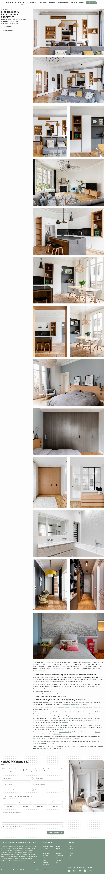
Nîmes (58, 848)
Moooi (61, 729)
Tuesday (17, 802)
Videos (71, 848)
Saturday (57, 802)
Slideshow (9, 26)
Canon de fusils (38, 743)
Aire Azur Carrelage (65, 732)
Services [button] (43, 3)
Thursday (37, 802)
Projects (52, 3)
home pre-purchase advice (49, 677)
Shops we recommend (18, 842)
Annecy (45, 848)
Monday (7, 802)
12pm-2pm (25, 806)
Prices (81, 3)
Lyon (44, 860)
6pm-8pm (55, 806)
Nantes (58, 846)
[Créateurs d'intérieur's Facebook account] (69, 870)
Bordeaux (46, 853)
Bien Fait (45, 748)
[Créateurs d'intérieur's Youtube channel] (80, 870)
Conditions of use (39, 869)
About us (74, 3)
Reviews (71, 851)
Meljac (40, 729)
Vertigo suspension (89, 712)
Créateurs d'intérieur (15, 3)
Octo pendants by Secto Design (84, 720)
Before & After (63, 3)
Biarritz (45, 851)
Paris (57, 851)
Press (70, 846)
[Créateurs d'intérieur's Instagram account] (74, 870)
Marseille (45, 862)
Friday (48, 802)
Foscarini (68, 712)
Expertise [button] (33, 3)
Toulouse (58, 860)
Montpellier (46, 864)
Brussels (45, 855)
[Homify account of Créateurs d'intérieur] (90, 870)
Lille (44, 858)
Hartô (93, 714)
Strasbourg (59, 855)
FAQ (70, 855)
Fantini (97, 732)
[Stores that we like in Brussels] (18, 863)
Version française (50, 869)
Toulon (58, 858)
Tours (57, 862)
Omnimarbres (63, 722)
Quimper (58, 853)
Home (3, 9)
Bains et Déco (57, 734)
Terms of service (28, 869)
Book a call (92, 3)
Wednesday (27, 802)
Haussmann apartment (71, 704)
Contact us (72, 858)
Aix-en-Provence (48, 846)
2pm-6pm (40, 806)
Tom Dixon (53, 720)
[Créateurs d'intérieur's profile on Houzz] (85, 870)
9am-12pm (10, 806)
